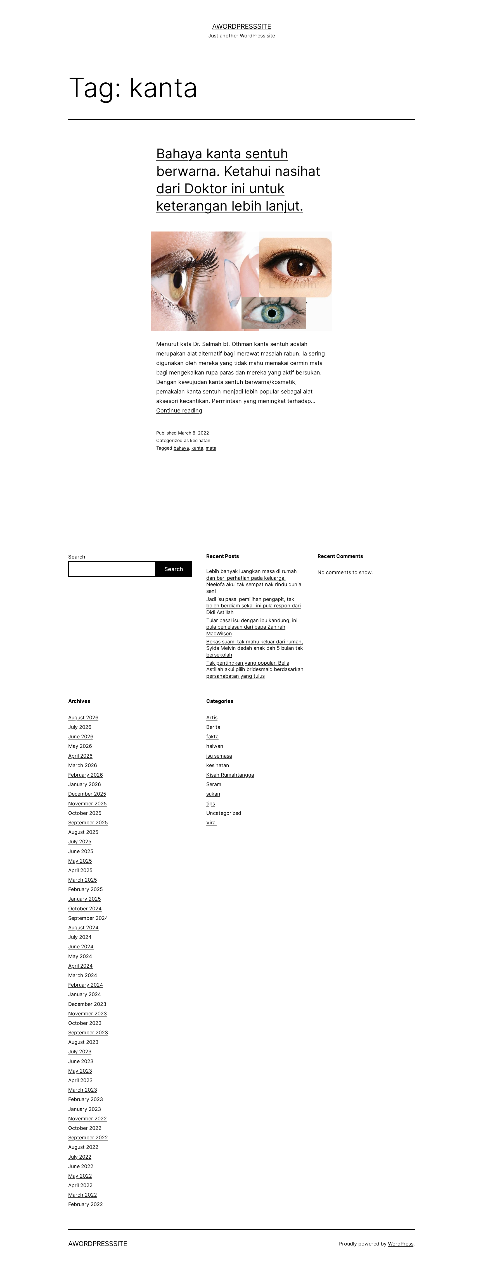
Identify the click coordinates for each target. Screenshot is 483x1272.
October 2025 (84, 813)
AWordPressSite (241, 26)
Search (76, 557)
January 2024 (84, 994)
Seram (213, 784)
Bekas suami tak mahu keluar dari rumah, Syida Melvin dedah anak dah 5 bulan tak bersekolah (254, 648)
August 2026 (83, 717)
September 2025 (88, 822)
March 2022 (82, 1195)
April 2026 (80, 756)
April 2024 (80, 966)
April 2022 (80, 1185)
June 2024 (81, 946)
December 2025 (87, 794)
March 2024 (82, 975)
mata (211, 448)
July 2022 (79, 1157)
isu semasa (219, 756)
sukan (213, 794)
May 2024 (80, 956)
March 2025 (82, 880)
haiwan (214, 746)
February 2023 (85, 1099)
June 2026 (80, 736)
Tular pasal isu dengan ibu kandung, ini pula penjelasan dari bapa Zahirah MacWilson (251, 626)
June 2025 (80, 851)
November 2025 (87, 803)
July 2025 (79, 841)
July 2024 (80, 937)
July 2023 (79, 1051)
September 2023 (88, 1032)
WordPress (400, 1244)
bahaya (181, 448)
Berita (213, 727)
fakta (212, 736)
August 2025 (83, 832)
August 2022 (83, 1147)
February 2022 (85, 1204)
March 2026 (82, 765)
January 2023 (84, 1109)
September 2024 (88, 918)
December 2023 (87, 1004)
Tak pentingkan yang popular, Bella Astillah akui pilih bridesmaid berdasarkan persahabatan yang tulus (255, 669)
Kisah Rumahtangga (230, 775)
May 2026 (80, 746)
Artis (211, 717)
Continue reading (179, 410)
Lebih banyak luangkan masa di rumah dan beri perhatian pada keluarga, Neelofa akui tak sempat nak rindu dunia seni (253, 581)
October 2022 (84, 1128)
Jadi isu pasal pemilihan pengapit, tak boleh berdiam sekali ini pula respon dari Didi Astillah (253, 605)
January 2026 (84, 784)
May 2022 (80, 1176)
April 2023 (80, 1080)
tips (210, 803)
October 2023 (84, 1023)
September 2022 (88, 1137)
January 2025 (84, 899)
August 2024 (83, 927)
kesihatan (200, 440)
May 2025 (80, 861)
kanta (197, 448)
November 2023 (87, 1013)
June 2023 (80, 1061)
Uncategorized (223, 813)
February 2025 (85, 889)
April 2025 (80, 870)
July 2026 (79, 727)
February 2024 (85, 985)
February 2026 (85, 775)
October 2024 (85, 908)
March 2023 (82, 1090)
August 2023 (83, 1042)
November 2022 (87, 1118)
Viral (211, 822)
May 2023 (80, 1071)
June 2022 (80, 1166)
